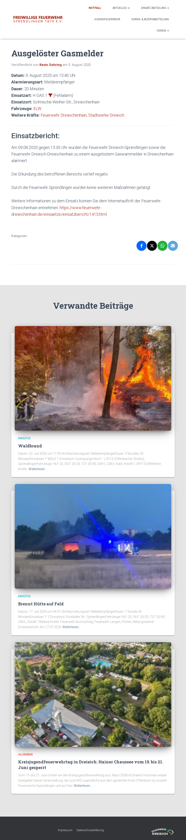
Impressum (65, 830)
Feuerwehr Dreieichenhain (64, 115)
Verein (162, 30)
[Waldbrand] (93, 378)
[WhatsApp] (162, 246)
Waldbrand (30, 446)
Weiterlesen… (38, 469)
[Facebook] (142, 246)
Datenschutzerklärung (90, 830)
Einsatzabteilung (154, 8)
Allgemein (25, 754)
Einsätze (24, 438)
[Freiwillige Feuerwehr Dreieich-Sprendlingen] (38, 19)
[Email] (173, 246)
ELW (37, 108)
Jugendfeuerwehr (107, 19)
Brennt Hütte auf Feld (41, 604)
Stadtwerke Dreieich (106, 115)
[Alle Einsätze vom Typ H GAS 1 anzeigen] (50, 95)
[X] (152, 246)
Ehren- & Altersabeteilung (150, 19)
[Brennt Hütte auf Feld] (93, 536)
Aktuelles (120, 8)
